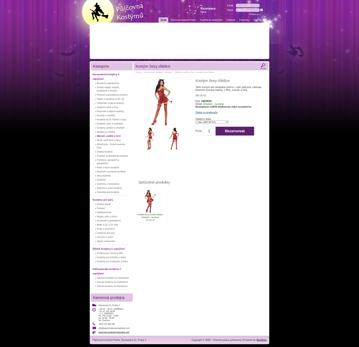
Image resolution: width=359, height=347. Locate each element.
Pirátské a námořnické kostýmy (112, 156)
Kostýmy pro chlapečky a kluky (112, 261)
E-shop (139, 72)
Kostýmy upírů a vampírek (110, 123)
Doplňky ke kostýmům (211, 20)
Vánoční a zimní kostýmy (109, 188)
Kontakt (257, 20)
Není (203, 11)
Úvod (163, 20)
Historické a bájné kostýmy (110, 103)
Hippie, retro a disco (107, 216)
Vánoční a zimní (105, 237)
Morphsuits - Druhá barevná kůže (111, 146)
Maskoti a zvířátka (106, 132)
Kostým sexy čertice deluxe (150, 217)
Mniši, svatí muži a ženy (109, 140)
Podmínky (244, 20)
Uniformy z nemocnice (108, 184)
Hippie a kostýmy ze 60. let (110, 99)
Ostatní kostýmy (105, 151)
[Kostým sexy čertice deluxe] (150, 201)
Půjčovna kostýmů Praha (183, 20)
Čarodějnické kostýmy (108, 192)
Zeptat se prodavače (206, 112)
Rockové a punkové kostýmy (111, 171)
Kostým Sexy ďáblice (205, 72)
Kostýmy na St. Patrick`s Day (111, 119)
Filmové (101, 208)
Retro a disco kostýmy (108, 167)
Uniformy (101, 180)
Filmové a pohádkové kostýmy (112, 95)
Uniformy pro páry (106, 233)
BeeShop (261, 340)
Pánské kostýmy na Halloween (112, 282)
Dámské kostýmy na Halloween (113, 278)
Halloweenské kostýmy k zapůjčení (107, 271)
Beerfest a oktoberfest (108, 83)
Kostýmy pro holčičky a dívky (111, 257)
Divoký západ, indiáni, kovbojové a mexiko (108, 89)
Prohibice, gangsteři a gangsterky (108, 162)
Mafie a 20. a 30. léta (107, 224)
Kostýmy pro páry (103, 199)
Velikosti (231, 20)
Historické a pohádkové (109, 220)
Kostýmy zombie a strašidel (111, 128)
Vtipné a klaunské (106, 241)
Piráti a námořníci (106, 229)
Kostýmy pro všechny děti (110, 253)
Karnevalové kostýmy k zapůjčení (106, 76)
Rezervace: (208, 10)
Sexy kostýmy (104, 175)
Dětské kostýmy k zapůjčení (109, 248)
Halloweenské (104, 212)
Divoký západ (104, 204)
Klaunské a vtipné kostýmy (110, 111)
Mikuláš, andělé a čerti (109, 136)
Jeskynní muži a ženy (108, 107)
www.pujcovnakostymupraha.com (114, 332)
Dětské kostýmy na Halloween (112, 286)
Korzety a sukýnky (106, 115)
